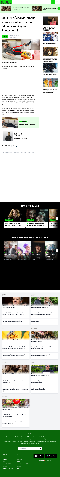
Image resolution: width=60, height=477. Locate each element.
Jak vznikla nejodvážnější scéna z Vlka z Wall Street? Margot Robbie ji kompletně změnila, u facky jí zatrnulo (15, 388)
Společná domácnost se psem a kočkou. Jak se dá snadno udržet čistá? (14, 415)
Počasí (52, 436)
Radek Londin (13, 37)
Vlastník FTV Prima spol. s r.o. (8, 469)
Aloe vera (19, 441)
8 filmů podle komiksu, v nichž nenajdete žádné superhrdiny (13, 381)
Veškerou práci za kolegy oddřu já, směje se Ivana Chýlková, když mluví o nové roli (42, 306)
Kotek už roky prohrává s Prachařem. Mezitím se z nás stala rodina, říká (43, 321)
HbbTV (4, 461)
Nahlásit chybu (6, 472)
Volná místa (5, 457)
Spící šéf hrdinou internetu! (27, 124)
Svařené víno (52, 439)
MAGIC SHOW (36, 254)
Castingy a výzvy (20, 459)
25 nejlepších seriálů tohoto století (10, 373)
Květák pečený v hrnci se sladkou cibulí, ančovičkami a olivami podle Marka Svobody (44, 354)
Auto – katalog (27, 439)
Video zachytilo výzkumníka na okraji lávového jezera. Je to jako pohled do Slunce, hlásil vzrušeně (15, 354)
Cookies (5, 466)
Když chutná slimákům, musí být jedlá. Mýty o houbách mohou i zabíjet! (15, 408)
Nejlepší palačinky (25, 443)
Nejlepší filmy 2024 (18, 436)
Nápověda (19, 466)
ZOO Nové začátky (17, 439)
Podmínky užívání (6, 463)
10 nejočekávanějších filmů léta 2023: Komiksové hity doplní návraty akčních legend (50, 91)
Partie (48, 436)
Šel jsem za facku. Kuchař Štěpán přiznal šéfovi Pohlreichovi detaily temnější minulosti (42, 313)
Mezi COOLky (7, 254)
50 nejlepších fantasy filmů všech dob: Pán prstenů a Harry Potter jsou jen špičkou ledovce (50, 60)
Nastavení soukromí (21, 472)
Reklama (5, 459)
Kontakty (18, 461)
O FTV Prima (5, 454)
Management (19, 454)
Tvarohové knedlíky (51, 441)
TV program (35, 436)
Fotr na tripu (21, 254)
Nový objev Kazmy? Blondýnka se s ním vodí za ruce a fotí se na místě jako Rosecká (43, 388)
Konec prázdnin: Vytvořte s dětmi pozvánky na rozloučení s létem (13, 422)
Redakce (18, 468)
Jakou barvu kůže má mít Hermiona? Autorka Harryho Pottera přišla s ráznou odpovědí (13, 225)
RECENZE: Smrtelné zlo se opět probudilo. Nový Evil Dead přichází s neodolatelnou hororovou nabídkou (36, 225)
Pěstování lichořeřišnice (29, 441)
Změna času (43, 436)
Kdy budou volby (8, 439)
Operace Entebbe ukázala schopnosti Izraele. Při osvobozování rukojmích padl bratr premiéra (13, 347)
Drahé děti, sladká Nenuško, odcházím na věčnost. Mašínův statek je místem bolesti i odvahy (14, 313)
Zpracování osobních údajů (22, 463)
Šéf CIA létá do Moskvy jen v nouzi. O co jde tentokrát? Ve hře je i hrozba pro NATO (15, 306)
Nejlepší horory (28, 436)
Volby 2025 (45, 439)
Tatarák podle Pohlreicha (10, 441)
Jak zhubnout (9, 436)
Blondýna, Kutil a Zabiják (50, 255)
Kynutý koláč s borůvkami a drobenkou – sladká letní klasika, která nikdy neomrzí (43, 340)
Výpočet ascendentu (41, 441)
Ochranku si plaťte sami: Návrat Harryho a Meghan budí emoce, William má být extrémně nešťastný (15, 321)
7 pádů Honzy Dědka (37, 439)
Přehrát (7, 252)
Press (18, 457)
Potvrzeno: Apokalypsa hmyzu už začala (11, 339)
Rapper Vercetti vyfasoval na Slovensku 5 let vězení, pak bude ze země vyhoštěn (44, 381)
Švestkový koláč (35, 443)
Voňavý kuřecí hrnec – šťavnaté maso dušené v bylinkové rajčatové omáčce (42, 347)
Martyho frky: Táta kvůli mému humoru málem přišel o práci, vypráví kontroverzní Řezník (43, 374)
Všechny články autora (20, 138)
